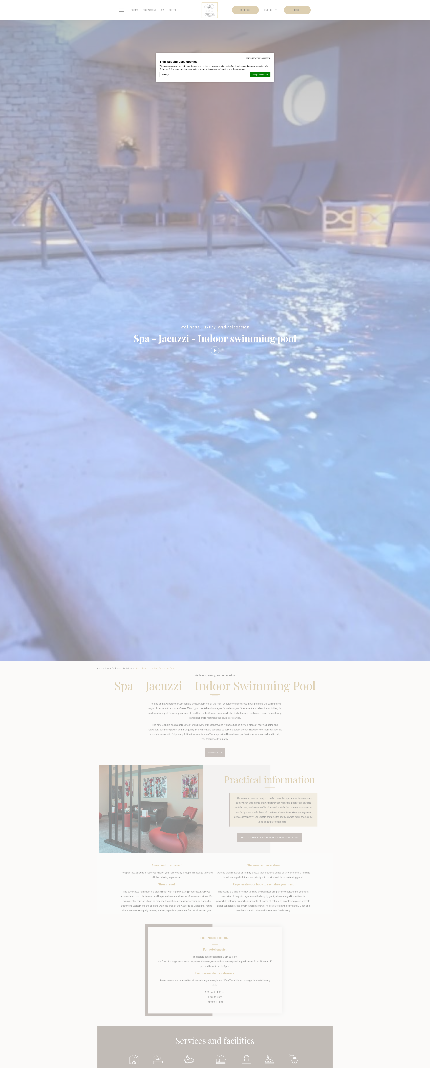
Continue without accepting (258, 58)
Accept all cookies (260, 75)
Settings (165, 75)
